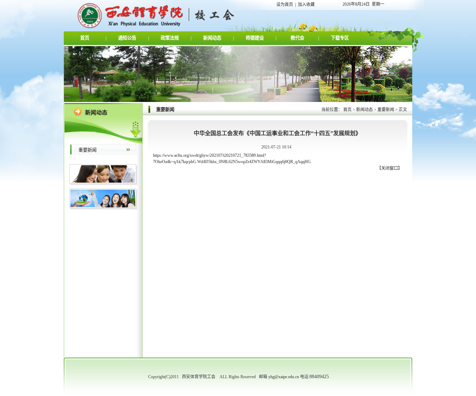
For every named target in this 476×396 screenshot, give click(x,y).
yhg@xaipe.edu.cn (283, 376)
